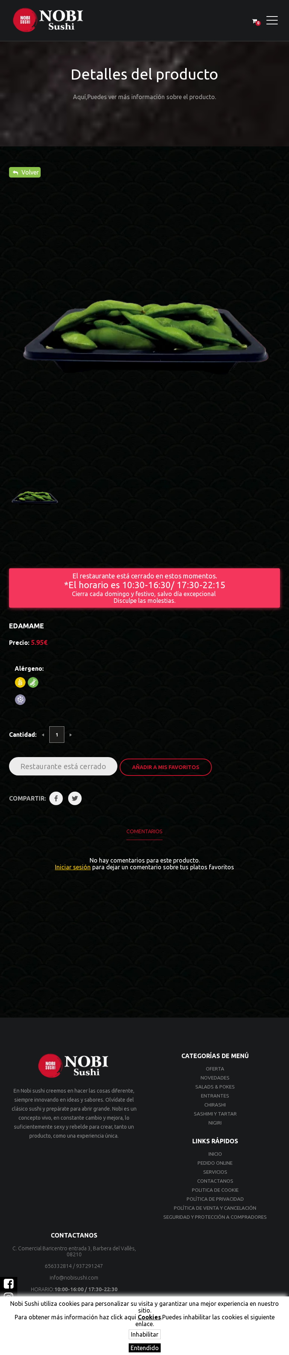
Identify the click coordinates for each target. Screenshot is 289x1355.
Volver (29, 172)
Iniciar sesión (73, 867)
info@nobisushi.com (74, 1278)
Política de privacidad (215, 1198)
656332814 (58, 1266)
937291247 (89, 1266)
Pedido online (215, 1162)
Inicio (215, 1153)
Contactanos (215, 1180)
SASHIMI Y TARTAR (215, 1113)
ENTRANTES (215, 1095)
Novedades (215, 1077)
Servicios (215, 1171)
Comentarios (144, 831)
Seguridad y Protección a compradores (215, 1217)
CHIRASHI (215, 1104)
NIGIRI (215, 1122)
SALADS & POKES (215, 1086)
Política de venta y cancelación (215, 1207)
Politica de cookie (215, 1189)
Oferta (215, 1068)
